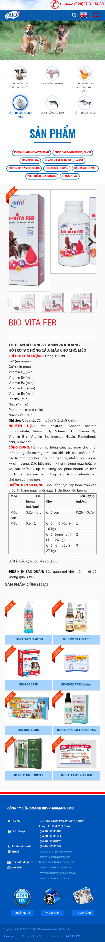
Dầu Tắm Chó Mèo (85, 168)
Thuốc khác (69, 176)
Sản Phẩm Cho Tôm (52, 113)
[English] (83, 15)
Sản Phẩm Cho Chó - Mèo (20, 115)
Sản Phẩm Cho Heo (52, 83)
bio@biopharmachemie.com (55, 852)
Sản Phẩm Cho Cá (85, 113)
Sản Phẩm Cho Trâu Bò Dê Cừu (19, 85)
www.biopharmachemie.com (56, 867)
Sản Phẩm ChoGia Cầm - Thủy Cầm (85, 87)
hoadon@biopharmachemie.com (57, 862)
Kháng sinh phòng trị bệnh (31, 152)
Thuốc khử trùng (56, 168)
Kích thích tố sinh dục (42, 176)
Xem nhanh (29, 619)
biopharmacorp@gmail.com (55, 857)
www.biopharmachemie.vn (55, 878)
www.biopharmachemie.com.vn (58, 873)
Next (89, 242)
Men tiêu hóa (30, 160)
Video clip (52, 912)
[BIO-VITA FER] (52, 231)
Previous (16, 242)
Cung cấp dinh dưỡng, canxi (73, 152)
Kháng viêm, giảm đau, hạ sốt (64, 160)
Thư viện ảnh (82, 912)
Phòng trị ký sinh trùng (24, 168)
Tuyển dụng (22, 912)
